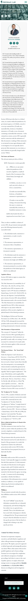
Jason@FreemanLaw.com (14, 48)
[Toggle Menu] (26, 2)
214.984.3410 (14, 46)
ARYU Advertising (21, 598)
